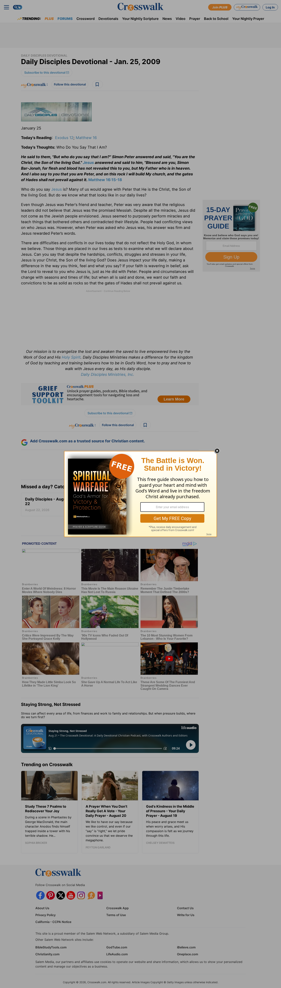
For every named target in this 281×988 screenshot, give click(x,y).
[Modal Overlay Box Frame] (140, 494)
